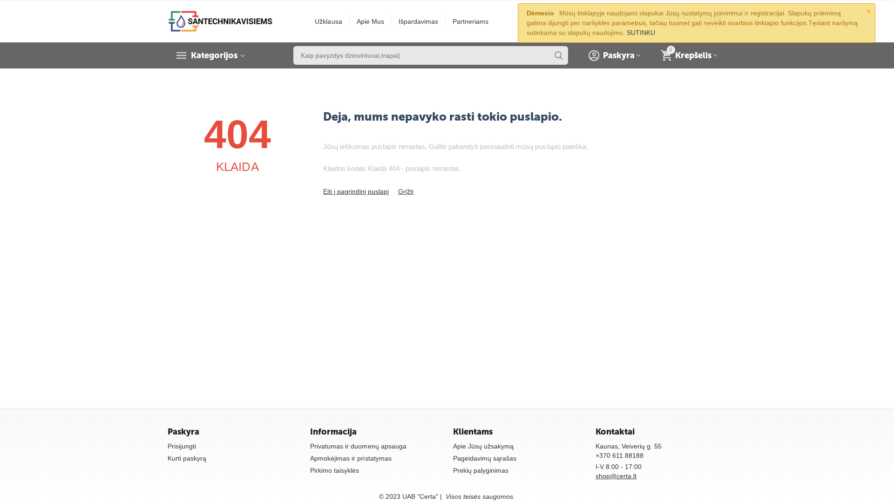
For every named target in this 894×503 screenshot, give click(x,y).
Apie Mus (370, 21)
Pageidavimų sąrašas (484, 458)
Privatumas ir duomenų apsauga (358, 446)
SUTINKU (641, 32)
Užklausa (328, 21)
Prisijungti (182, 446)
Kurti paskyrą (187, 458)
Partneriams (470, 21)
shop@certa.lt (616, 476)
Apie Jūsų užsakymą (483, 446)
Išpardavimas (418, 21)
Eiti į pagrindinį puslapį (356, 191)
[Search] (558, 55)
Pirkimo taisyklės (334, 470)
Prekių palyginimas (480, 470)
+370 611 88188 (619, 455)
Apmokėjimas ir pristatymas (350, 458)
